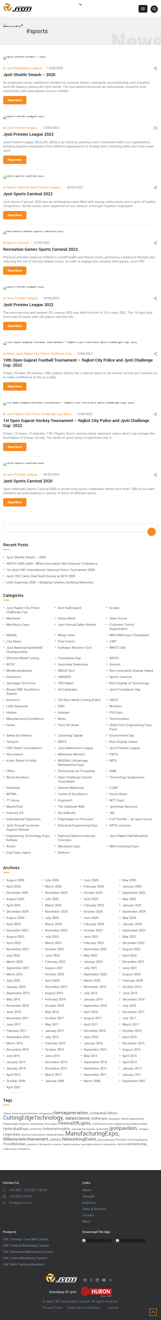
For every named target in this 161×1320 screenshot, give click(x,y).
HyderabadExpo (16, 1128)
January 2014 (15, 1068)
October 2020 (54, 974)
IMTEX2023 (36, 1129)
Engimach (65, 800)
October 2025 (93, 892)
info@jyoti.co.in (20, 1202)
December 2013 (56, 1068)
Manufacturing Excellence (25, 718)
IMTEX (114, 658)
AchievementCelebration (25, 1113)
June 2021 (129, 968)
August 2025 (15, 899)
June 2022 (52, 955)
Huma (10, 725)
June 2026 (91, 880)
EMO (61, 706)
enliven (113, 1307)
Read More (15, 100)
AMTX (113, 700)
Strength (88, 1196)
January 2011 (132, 1074)
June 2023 (91, 936)
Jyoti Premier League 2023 (28, 134)
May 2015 (90, 1056)
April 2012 (13, 1074)
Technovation (119, 718)
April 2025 (13, 905)
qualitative (32, 1144)
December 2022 (133, 943)
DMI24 (124, 1118)
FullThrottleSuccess (102, 1123)
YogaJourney (10, 1148)
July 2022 (13, 955)
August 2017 (93, 1018)
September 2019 (17, 993)
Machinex (13, 618)
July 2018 (129, 1005)
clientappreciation (70, 1112)
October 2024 (93, 911)
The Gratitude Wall (71, 806)
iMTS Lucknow (120, 825)
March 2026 (53, 886)
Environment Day (121, 735)
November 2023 (56, 930)
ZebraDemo (24, 1148)
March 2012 (53, 1074)
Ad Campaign (67, 689)
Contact (88, 1215)
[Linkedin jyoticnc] (97, 1280)
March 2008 (92, 1081)
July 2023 (52, 936)
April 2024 (13, 924)
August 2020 (131, 974)
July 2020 (13, 980)
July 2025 (52, 899)
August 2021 (54, 968)
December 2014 (56, 1062)
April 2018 (91, 1012)
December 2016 (95, 1030)
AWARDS (64, 677)
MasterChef (14, 806)
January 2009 (54, 1081)
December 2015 (133, 1043)
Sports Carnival (18, 187)
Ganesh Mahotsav (71, 787)
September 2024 (133, 911)
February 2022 (55, 961)
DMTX (62, 741)
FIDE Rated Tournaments (24, 748)
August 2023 (15, 936)
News (11, 353)
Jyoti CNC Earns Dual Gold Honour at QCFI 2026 (40, 576)
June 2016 (91, 1037)
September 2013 (95, 1068)
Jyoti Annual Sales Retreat (77, 624)
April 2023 (13, 943)
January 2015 (15, 1062)
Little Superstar (17, 706)
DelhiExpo (99, 1118)
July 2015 (13, 1056)
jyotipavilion (123, 1127)
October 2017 (54, 1018)
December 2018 (133, 999)
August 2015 (131, 1049)
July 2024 (52, 918)
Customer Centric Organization (122, 626)
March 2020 (92, 980)
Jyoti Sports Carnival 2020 (27, 481)
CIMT (113, 641)
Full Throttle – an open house (130, 819)
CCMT (113, 787)
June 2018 (13, 1012)
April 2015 (129, 1056)
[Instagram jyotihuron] (91, 1280)
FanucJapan (51, 1123)
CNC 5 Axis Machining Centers (25, 1258)
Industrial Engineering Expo (78, 825)
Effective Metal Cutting (22, 658)
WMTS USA (117, 647)
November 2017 (17, 1018)
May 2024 (129, 918)
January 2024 (132, 924)
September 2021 (17, 968)
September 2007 (133, 1081)
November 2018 (17, 1005)
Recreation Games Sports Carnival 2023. (41, 249)
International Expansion (23, 819)
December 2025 (17, 892)
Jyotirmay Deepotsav (73, 664)
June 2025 (91, 899)
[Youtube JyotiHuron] (104, 1280)
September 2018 (95, 1005)
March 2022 (14, 961)
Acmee (114, 608)
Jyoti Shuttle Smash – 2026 (29, 74)
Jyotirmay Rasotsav (123, 806)
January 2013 (132, 1068)
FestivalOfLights (74, 1123)
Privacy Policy (53, 1307)
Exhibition (13, 677)
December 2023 (17, 930)
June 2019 (129, 993)
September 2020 (95, 974)
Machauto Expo (69, 846)
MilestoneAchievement (25, 1139)
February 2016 (55, 1043)
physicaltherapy (106, 1139)
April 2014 (129, 1062)
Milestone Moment (71, 754)
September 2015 (95, 1049)
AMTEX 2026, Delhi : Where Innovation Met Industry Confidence (51, 563)
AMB (112, 771)
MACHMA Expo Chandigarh (129, 635)
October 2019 (131, 987)
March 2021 (14, 974)
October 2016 (131, 1030)
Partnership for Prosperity (76, 771)
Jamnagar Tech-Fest (20, 683)
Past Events (66, 641)
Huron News (118, 794)
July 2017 (129, 1018)
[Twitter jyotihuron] (110, 1280)
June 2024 (91, 918)
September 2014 (95, 1062)
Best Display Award (123, 741)
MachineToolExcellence (33, 1134)
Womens (115, 706)
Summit (115, 664)
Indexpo (64, 712)
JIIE (112, 813)
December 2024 (17, 911)
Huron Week (66, 618)
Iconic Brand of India (21, 760)
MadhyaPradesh (55, 1134)
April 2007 (13, 1087)
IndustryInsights (56, 1128)
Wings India (66, 635)
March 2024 (53, 924)
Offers (10, 771)
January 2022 (93, 961)
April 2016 (129, 1037)
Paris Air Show (68, 725)
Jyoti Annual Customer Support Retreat (22, 827)
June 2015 (52, 1056)
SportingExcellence (91, 1144)
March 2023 (53, 943)
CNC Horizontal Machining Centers (28, 1252)
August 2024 (15, 918)
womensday (137, 1143)
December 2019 (56, 987)
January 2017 (54, 1030)
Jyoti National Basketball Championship (24, 649)
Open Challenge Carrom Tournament (75, 779)
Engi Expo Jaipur (18, 852)
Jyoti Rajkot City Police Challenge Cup (43, 353)
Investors (13, 700)
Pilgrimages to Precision (75, 819)
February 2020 (132, 980)
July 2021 (90, 968)
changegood (45, 1113)
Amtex (11, 846)
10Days (7, 1113)
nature (55, 1139)
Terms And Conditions (83, 1307)
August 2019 (54, 993)
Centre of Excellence (72, 794)
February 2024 (94, 924)
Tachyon (12, 741)
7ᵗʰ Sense (12, 800)
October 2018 (54, 1005)
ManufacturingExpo (91, 1133)
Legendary (11, 1134)
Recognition (45, 1144)
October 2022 (54, 949)
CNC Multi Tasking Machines (23, 1264)
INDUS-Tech (66, 670)
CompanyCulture (103, 1112)
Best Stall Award (69, 608)
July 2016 (52, 1037)
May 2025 (129, 899)
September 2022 (95, 949)
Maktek (11, 635)
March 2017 (130, 1024)
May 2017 (52, 1024)
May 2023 (129, 936)
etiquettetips (37, 1123)
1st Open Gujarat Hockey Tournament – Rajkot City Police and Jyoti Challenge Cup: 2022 (76, 423)
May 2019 (13, 999)
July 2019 (90, 993)
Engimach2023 (136, 1118)
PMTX (113, 754)
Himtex (11, 712)
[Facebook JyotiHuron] (85, 1280)
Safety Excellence (19, 735)
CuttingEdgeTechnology (33, 1117)
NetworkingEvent (79, 1139)
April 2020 (52, 980)
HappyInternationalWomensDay (130, 1123)
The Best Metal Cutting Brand (79, 700)
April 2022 (129, 955)
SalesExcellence (71, 1144)
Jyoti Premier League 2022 (28, 304)
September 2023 (133, 930)
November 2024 (56, 911)
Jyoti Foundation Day (124, 689)
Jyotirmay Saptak (70, 735)
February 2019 (55, 999)
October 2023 (93, 930)
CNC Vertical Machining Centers (26, 1245)
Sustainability (109, 1144)
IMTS (113, 760)
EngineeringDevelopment (16, 1123)
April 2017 (91, 1024)
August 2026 (15, 880)
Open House (118, 618)
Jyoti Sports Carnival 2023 (27, 194)
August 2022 (131, 949)
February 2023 (94, 943)
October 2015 (54, 1049)
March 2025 (53, 905)
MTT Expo (116, 800)
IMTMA (11, 794)
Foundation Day (69, 658)
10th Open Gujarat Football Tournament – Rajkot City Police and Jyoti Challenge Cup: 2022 (78, 362)
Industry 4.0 (14, 813)
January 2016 (93, 1043)
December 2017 (133, 1012)
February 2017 (16, 1030)
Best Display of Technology (129, 683)
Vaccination (14, 754)
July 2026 (52, 880)
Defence (64, 852)
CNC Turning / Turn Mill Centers (26, 1239)
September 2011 (95, 1074)
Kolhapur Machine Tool (74, 647)
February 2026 (94, 886)
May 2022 (90, 955)
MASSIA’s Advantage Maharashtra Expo (73, 762)
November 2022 (17, 949)
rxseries (57, 1144)
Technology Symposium (126, 777)
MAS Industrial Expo (124, 846)
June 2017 (13, 1024)
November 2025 (56, 892)
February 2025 (94, 905)
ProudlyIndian (14, 1143)
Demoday (13, 787)
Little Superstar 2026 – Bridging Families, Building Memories (49, 582)
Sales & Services (94, 1209)
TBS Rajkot (66, 683)
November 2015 (17, 1049)
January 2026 (132, 886)
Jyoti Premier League (22, 127)
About (86, 1190)
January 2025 (132, 905)
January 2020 (15, 987)
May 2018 (52, 1012)
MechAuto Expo (17, 624)
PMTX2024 (121, 1139)
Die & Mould (66, 813)
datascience (77, 1118)
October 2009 (15, 1081)
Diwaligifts (114, 1118)
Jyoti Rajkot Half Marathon (128, 836)
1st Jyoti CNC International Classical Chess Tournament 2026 (50, 570)
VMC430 (121, 1144)
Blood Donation (17, 777)
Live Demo (13, 641)
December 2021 (133, 961)
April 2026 (13, 886)
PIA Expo (116, 712)
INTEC (10, 664)
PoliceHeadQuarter (137, 1139)
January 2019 (93, 999)
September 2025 (133, 892)
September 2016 (17, 1037)
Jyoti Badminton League (24, 68)
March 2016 (14, 1043)
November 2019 (95, 987)
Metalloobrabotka (19, 670)
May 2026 (129, 880)
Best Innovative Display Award (131, 670)
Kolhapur (143, 1129)
